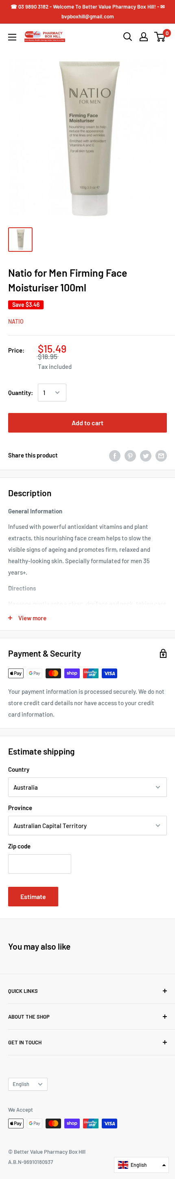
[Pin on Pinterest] (130, 455)
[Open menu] (12, 37)
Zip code (19, 846)
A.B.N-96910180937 (30, 1162)
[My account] (144, 36)
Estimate (33, 896)
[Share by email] (161, 455)
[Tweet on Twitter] (145, 455)
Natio (16, 321)
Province (20, 807)
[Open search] (127, 36)
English (21, 1084)
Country (18, 769)
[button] (141, 1165)
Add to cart (87, 422)
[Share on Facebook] (114, 455)
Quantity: (20, 392)
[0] (160, 37)
